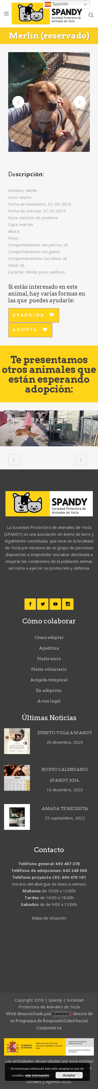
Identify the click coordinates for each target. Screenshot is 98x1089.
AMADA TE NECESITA (65, 808)
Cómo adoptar (49, 637)
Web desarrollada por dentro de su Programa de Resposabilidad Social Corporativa (49, 1020)
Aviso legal (49, 701)
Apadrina (28, 315)
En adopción (49, 690)
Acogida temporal (49, 679)
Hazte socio (49, 658)
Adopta (25, 330)
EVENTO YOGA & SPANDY (65, 732)
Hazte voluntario (49, 669)
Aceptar (69, 1075)
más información (37, 1075)
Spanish (59, 4)
